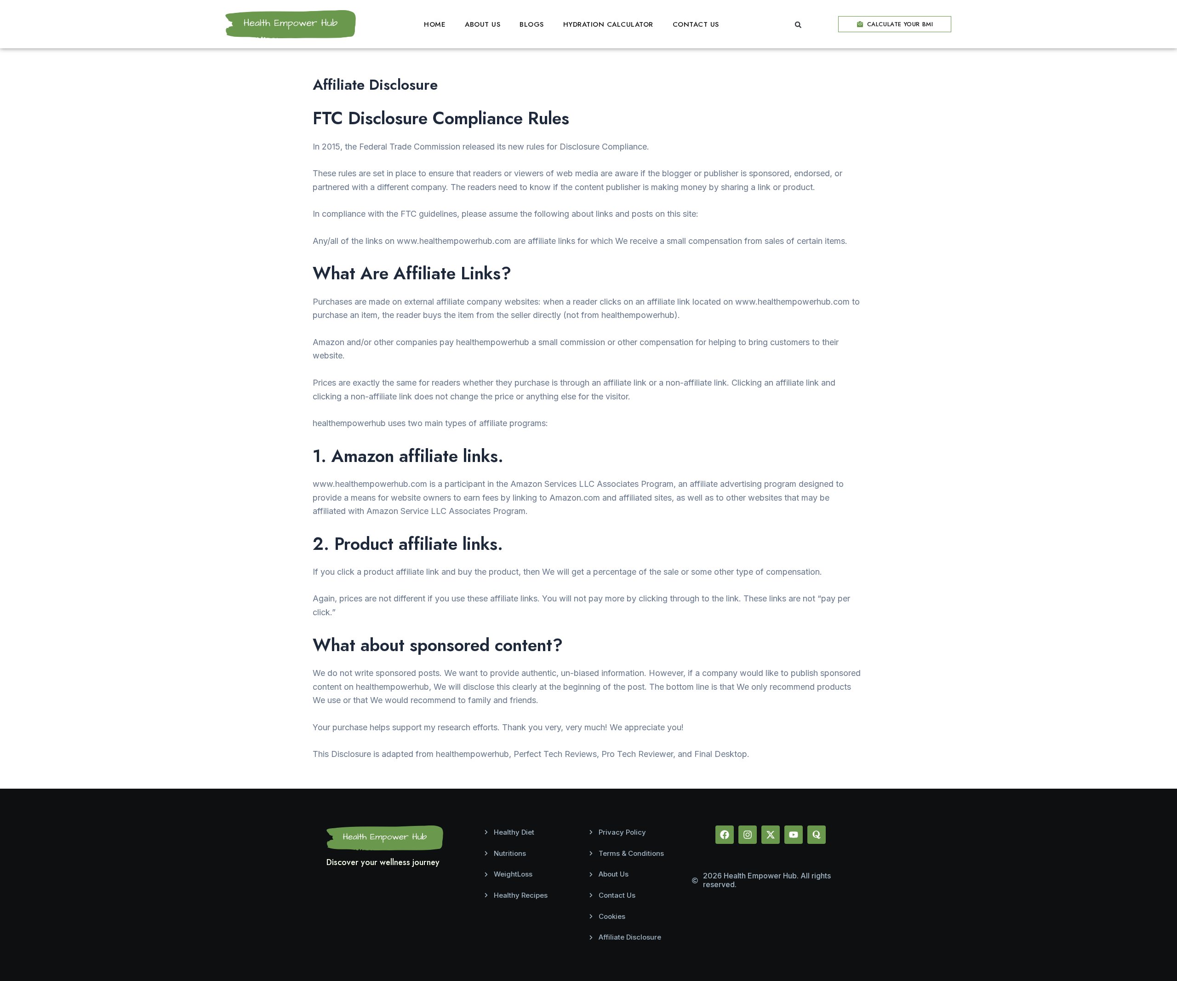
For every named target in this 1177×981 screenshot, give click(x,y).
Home (435, 24)
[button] (798, 25)
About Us (482, 24)
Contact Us (696, 24)
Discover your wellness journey (383, 862)
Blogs (532, 24)
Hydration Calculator (608, 24)
